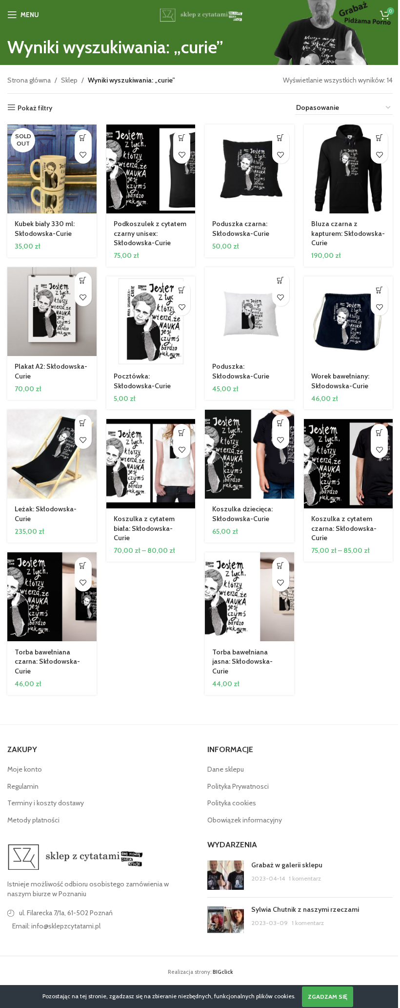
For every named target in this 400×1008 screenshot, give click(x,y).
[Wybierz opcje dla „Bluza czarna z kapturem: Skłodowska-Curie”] (379, 138)
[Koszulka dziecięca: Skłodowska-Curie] (249, 454)
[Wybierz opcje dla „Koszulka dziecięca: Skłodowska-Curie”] (280, 423)
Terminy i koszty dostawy (45, 802)
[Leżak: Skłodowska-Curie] (52, 454)
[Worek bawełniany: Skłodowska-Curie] (348, 321)
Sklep (69, 80)
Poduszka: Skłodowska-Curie (240, 371)
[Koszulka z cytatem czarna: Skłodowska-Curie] (348, 463)
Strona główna (29, 80)
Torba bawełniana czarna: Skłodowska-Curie (47, 661)
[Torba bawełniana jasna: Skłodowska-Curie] (249, 597)
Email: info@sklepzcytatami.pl (56, 926)
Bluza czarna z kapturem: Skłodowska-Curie (348, 233)
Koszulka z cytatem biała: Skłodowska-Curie (144, 528)
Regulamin (23, 786)
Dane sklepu (225, 769)
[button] (280, 138)
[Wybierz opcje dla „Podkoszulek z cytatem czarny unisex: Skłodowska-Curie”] (181, 138)
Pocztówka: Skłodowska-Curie (142, 381)
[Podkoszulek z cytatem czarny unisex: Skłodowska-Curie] (151, 169)
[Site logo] (199, 13)
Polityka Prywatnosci (238, 786)
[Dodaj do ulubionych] (83, 155)
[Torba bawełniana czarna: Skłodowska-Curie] (52, 597)
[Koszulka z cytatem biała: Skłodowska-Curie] (151, 463)
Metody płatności (33, 820)
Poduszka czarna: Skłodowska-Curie (240, 228)
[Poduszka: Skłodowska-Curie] (249, 312)
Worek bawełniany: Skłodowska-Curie (340, 381)
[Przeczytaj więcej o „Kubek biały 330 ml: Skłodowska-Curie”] (83, 138)
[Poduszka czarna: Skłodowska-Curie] (249, 169)
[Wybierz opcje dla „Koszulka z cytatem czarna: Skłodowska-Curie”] (379, 432)
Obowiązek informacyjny (244, 820)
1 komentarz (305, 878)
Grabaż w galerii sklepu (286, 865)
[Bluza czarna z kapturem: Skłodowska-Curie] (348, 169)
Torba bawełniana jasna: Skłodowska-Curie (242, 661)
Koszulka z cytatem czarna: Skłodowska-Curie (344, 528)
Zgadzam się (327, 996)
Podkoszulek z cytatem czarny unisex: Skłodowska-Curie (150, 233)
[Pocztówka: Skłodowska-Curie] (151, 321)
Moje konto (24, 769)
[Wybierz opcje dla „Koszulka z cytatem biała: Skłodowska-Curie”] (181, 432)
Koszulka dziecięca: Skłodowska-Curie (242, 513)
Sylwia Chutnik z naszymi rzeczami (305, 909)
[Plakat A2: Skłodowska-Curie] (52, 312)
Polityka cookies (231, 802)
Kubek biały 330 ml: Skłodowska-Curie (45, 228)
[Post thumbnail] (225, 875)
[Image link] (75, 856)
